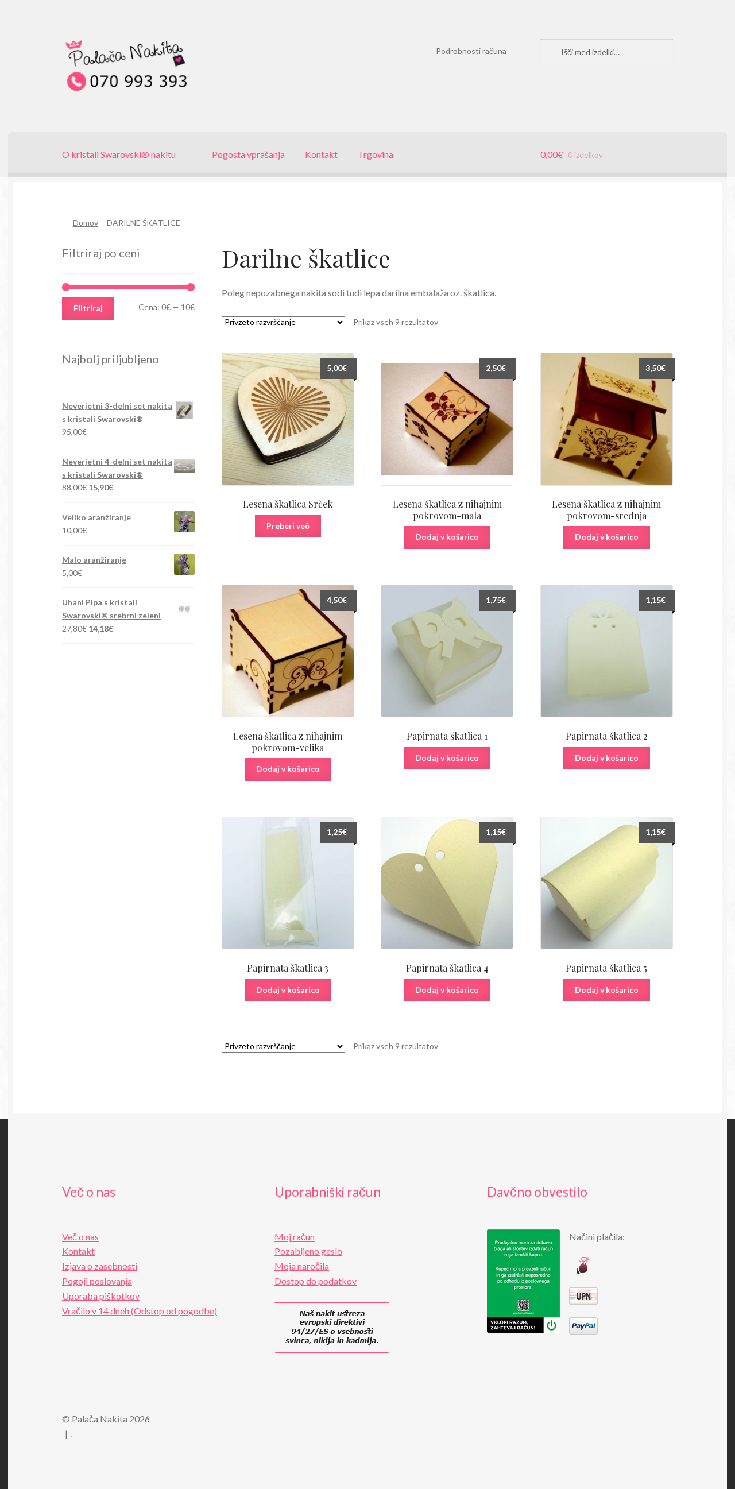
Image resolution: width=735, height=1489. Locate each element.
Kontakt (321, 154)
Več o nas (80, 1236)
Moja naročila (301, 1265)
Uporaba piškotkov (101, 1295)
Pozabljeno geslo (308, 1251)
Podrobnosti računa (471, 51)
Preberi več (288, 526)
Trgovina (375, 154)
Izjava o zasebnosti (99, 1265)
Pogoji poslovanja (97, 1280)
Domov (85, 222)
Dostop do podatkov (315, 1280)
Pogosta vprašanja (248, 154)
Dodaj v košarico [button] (447, 537)
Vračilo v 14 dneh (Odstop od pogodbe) (139, 1310)
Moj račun (294, 1236)
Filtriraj (88, 308)
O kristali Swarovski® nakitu (119, 154)
